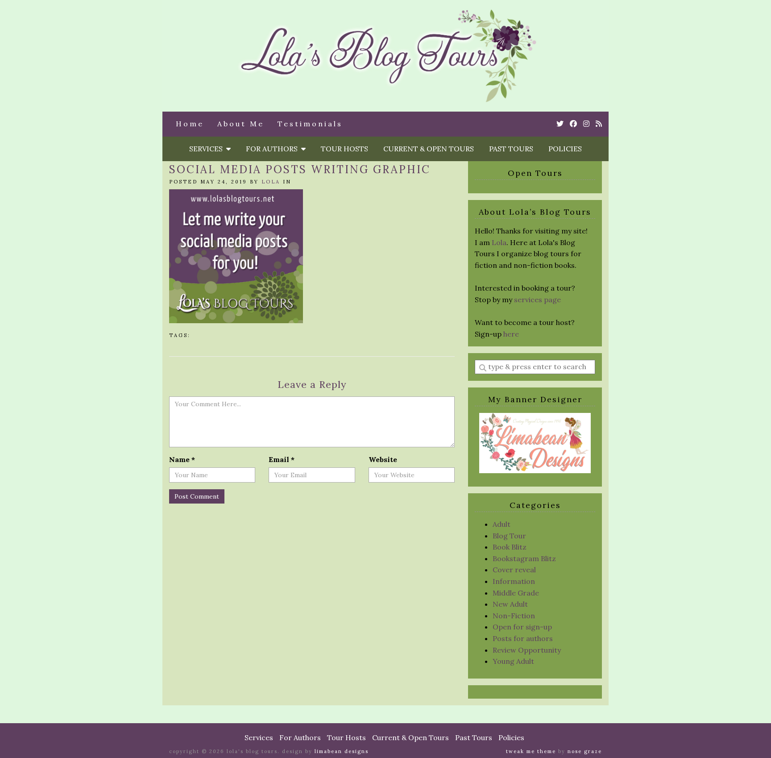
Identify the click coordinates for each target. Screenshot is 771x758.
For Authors (273, 148)
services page (537, 299)
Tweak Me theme (531, 751)
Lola (270, 182)
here (511, 333)
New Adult (510, 604)
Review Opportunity (527, 650)
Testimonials (310, 123)
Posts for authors (523, 638)
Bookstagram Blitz (524, 558)
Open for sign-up (522, 626)
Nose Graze (585, 751)
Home (190, 123)
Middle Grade (516, 592)
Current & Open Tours (428, 148)
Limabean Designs (342, 751)
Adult (501, 524)
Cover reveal (514, 569)
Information (514, 581)
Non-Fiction (514, 615)
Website (383, 459)
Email (281, 459)
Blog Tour (509, 535)
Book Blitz (509, 546)
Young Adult (513, 661)
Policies (565, 148)
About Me (240, 123)
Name (182, 459)
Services (207, 148)
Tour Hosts (344, 148)
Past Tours (511, 148)
